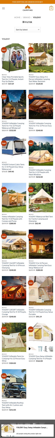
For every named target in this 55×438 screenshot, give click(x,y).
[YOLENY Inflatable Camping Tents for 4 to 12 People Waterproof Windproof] (14, 104)
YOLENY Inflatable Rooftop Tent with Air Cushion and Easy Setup (13, 405)
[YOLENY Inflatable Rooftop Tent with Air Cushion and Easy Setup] (14, 384)
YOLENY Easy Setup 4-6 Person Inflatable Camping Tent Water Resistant (39, 79)
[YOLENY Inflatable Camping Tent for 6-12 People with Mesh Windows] (41, 151)
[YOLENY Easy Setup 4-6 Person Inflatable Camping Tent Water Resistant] (41, 57)
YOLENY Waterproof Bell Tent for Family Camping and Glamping (41, 219)
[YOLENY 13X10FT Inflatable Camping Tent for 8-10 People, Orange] (14, 290)
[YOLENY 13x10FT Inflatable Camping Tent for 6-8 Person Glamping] (14, 244)
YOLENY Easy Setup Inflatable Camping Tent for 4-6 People (40, 357)
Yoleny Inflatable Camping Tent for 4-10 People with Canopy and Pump (12, 219)
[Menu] (3, 8)
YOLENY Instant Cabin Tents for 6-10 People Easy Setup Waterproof (13, 166)
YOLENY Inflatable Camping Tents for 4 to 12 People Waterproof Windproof (13, 125)
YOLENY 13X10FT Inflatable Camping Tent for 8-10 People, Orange (14, 312)
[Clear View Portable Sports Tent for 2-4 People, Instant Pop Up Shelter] (14, 57)
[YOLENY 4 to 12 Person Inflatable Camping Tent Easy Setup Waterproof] (41, 244)
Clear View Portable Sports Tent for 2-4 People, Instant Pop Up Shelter (13, 79)
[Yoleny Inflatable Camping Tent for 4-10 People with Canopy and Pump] (14, 197)
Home (17, 17)
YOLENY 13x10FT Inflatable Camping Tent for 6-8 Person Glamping (13, 265)
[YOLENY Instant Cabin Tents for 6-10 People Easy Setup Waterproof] (14, 148)
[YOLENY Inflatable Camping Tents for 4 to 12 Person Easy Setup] (41, 104)
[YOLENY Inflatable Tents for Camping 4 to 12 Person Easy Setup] (14, 337)
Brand (26, 17)
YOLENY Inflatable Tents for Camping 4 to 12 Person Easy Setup (13, 358)
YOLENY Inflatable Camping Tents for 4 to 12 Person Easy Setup (40, 125)
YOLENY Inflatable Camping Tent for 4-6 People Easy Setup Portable (41, 312)
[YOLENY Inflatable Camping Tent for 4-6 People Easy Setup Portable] (41, 290)
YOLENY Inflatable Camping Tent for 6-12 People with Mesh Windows (40, 172)
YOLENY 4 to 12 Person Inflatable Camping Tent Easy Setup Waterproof (40, 265)
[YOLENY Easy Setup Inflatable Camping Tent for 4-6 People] (41, 337)
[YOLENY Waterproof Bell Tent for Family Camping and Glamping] (41, 197)
